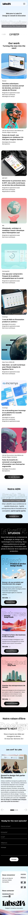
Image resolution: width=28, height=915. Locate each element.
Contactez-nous (14, 516)
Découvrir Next (10, 602)
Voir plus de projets (14, 477)
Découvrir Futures (11, 651)
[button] (23, 4)
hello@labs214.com (8, 894)
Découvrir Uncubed (12, 703)
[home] (7, 4)
